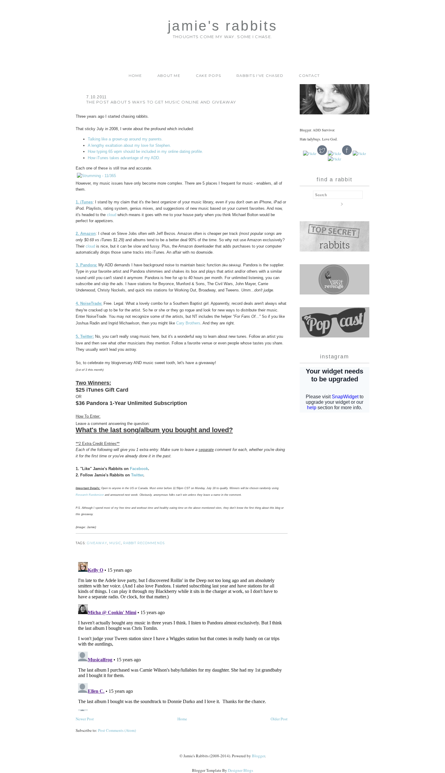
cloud (111, 214)
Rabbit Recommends (144, 543)
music (115, 543)
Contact (309, 76)
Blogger (258, 755)
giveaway (97, 543)
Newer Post (85, 719)
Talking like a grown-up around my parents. (125, 139)
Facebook (139, 468)
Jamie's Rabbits (222, 26)
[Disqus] (182, 635)
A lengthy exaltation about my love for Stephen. (129, 145)
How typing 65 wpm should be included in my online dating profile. (145, 151)
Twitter (137, 475)
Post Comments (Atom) (117, 730)
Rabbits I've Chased (260, 76)
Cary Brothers (188, 323)
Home (135, 76)
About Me (168, 76)
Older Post (279, 719)
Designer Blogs (240, 770)
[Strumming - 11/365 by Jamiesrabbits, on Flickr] (96, 175)
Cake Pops (208, 76)
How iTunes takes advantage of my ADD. (124, 158)
